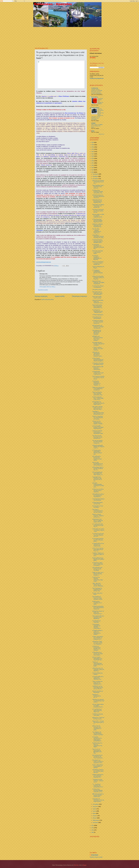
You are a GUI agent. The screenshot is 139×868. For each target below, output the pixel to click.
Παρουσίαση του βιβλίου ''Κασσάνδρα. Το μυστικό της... (98, 206)
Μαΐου (94, 813)
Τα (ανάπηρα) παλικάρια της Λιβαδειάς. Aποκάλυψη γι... (96, 626)
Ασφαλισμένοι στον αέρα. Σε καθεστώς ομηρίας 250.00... (97, 520)
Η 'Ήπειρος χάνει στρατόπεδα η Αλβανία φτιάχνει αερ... (97, 452)
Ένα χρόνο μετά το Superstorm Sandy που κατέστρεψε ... (97, 293)
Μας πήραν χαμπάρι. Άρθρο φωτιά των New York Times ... (97, 408)
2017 (92, 163)
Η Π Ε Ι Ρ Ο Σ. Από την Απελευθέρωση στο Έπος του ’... (97, 549)
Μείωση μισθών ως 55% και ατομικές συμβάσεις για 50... (98, 216)
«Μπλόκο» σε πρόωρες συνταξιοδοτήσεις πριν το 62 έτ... (98, 701)
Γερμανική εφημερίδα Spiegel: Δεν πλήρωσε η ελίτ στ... (98, 446)
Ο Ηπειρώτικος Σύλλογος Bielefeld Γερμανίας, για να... (97, 790)
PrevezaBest (94, 97)
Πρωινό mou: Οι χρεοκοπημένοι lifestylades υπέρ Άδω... (97, 751)
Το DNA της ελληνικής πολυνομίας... (97, 714)
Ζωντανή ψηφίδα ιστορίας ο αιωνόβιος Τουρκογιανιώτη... (97, 427)
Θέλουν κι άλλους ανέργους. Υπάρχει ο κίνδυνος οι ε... (98, 515)
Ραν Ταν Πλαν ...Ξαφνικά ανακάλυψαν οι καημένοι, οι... (96, 230)
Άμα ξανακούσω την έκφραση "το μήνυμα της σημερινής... (98, 327)
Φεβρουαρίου (96, 820)
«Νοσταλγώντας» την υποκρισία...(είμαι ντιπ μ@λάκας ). (98, 669)
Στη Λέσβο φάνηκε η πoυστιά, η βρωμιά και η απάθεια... (98, 344)
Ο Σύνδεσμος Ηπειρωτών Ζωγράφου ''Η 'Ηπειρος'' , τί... (96, 383)
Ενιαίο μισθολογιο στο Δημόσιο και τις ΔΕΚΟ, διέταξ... (98, 559)
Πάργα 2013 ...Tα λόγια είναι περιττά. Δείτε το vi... (98, 722)
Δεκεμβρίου (96, 174)
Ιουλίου (94, 808)
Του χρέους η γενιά (96, 289)
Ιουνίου (94, 811)
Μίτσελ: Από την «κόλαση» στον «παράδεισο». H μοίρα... (96, 727)
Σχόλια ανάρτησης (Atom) (47, 299)
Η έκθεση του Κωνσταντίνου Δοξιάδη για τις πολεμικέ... (96, 648)
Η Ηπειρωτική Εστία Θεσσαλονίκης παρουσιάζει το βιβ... (97, 432)
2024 (92, 147)
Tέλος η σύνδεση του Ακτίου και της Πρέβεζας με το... (97, 683)
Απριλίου (95, 815)
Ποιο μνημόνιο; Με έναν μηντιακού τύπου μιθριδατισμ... (98, 617)
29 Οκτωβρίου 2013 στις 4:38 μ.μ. (48, 286)
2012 (92, 825)
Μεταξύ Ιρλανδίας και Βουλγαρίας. (97, 692)
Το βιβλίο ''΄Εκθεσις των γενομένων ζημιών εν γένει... (98, 554)
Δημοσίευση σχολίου (43, 289)
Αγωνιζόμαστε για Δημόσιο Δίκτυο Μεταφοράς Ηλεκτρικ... (96, 332)
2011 (92, 827)
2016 (92, 165)
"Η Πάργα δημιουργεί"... (98, 314)
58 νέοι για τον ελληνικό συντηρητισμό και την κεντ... (98, 182)
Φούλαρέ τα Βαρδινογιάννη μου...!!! (96, 696)
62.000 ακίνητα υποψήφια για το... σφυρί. (97, 603)
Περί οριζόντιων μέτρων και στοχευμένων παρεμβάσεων (98, 495)
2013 (92, 172)
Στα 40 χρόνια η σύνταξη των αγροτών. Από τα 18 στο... (98, 377)
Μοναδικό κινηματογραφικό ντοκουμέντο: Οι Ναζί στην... (98, 484)
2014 (92, 169)
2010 (92, 830)
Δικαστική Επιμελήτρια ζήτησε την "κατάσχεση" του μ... (97, 301)
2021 (92, 153)
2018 (92, 160)
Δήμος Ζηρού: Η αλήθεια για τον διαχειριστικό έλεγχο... (97, 126)
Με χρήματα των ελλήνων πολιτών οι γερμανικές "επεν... (97, 761)
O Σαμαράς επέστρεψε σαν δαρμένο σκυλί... (98, 364)
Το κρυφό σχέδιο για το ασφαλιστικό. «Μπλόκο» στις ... (97, 678)
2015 (92, 167)
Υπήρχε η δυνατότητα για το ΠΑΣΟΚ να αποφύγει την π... (97, 638)
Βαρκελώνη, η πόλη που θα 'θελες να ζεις (98, 718)
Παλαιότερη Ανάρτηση (79, 296)
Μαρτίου (95, 818)
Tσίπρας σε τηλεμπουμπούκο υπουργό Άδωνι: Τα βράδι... (97, 663)
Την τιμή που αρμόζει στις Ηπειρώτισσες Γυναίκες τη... (97, 442)
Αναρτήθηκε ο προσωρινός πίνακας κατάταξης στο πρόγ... (98, 236)
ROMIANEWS (94, 855)
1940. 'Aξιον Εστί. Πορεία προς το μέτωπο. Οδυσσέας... (98, 584)
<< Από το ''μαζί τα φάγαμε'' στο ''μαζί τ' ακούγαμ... (97, 348)
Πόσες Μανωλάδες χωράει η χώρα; (97, 297)
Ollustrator (76, 865)
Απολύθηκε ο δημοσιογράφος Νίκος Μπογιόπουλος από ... (98, 413)
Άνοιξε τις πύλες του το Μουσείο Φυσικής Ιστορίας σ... (97, 574)
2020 (92, 156)
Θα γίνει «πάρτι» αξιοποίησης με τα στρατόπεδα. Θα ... (97, 658)
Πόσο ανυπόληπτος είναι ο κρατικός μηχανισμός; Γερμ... (97, 393)
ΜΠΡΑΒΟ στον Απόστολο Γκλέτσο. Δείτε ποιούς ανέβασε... (97, 338)
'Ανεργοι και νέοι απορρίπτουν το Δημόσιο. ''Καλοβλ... (97, 422)
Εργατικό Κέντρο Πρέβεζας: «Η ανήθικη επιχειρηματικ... (98, 282)
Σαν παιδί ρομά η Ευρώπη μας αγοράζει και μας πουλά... (97, 458)
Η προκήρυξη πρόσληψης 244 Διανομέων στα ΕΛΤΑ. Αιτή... (98, 246)
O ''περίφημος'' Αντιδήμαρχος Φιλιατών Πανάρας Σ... (97, 272)
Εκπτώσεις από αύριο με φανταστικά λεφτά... (97, 252)
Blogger (84, 865)
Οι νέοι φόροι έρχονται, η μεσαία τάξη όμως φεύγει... (98, 540)
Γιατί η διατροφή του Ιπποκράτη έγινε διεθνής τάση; (97, 589)
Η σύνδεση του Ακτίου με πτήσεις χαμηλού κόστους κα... (97, 322)
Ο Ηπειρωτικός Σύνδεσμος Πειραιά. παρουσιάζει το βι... (97, 191)
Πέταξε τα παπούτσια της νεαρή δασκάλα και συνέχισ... (97, 417)
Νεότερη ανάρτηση (41, 296)
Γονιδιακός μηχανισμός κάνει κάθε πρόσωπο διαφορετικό (98, 607)
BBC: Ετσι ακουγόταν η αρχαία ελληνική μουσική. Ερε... (98, 795)
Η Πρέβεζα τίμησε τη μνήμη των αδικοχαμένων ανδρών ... (97, 632)
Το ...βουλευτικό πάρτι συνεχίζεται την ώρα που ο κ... (97, 525)
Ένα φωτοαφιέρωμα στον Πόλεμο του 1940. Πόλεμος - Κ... (97, 473)
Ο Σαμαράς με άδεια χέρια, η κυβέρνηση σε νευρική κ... (97, 564)
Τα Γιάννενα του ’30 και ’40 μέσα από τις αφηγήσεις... (97, 490)
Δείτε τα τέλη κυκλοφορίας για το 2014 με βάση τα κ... (97, 464)
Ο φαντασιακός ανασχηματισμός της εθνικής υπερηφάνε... (98, 359)
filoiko (92, 131)
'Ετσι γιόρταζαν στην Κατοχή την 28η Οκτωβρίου (97, 569)
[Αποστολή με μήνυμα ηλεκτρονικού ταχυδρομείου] (62, 265)
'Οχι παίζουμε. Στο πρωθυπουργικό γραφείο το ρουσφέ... (98, 733)
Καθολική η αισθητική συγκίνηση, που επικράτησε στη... (97, 225)
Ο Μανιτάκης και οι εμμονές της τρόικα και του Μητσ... (97, 653)
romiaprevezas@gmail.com (97, 78)
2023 (92, 149)
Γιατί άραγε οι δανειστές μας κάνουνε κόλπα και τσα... (98, 211)
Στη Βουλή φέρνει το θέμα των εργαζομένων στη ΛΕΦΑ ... (97, 744)
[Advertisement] (70, 36)
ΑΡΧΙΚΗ (93, 123)
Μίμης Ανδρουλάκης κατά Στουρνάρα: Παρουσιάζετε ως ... (97, 306)
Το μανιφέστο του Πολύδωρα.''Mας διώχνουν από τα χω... (97, 478)
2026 (92, 142)
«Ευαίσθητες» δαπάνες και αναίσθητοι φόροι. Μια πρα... (98, 771)
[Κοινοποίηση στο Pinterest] (68, 265)
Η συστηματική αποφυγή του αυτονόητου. (98, 499)
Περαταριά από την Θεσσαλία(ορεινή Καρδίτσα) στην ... (97, 201)
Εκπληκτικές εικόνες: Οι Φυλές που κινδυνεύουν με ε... (98, 612)
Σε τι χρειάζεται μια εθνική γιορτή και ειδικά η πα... (97, 710)
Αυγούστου (95, 806)
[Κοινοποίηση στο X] (65, 265)
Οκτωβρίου (95, 178)
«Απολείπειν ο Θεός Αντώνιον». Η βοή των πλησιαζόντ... (97, 643)
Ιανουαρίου (95, 822)
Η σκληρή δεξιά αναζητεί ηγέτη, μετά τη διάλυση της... (97, 373)
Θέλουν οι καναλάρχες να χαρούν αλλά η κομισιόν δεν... (97, 263)
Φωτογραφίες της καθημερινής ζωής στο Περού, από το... (98, 403)
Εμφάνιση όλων (101, 134)
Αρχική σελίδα (60, 296)
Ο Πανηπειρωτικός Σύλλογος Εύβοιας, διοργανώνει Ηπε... (97, 220)
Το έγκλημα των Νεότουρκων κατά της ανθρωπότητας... (98, 800)
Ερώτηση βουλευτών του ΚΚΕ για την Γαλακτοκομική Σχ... (97, 756)
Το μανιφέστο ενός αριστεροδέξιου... (97, 317)
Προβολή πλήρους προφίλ (96, 857)
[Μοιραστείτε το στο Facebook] (67, 265)
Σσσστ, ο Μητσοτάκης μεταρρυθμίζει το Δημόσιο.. (97, 766)
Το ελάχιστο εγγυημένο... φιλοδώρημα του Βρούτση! (96, 257)
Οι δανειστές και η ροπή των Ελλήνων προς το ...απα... (98, 530)
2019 (92, 158)
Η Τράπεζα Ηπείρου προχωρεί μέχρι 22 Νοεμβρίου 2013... (97, 241)
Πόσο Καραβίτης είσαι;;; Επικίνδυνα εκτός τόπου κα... (98, 187)
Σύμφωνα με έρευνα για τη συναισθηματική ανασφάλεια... (98, 388)
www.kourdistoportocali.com (43, 262)
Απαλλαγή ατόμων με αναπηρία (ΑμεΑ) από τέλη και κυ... (98, 196)
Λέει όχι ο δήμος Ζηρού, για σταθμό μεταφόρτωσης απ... (98, 705)
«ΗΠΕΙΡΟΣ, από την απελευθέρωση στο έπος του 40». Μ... (97, 687)
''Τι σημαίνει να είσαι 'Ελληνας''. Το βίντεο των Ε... (97, 781)
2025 (92, 144)
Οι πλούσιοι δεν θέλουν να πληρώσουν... (98, 286)
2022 (92, 151)
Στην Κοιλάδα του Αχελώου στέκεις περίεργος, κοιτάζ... (97, 598)
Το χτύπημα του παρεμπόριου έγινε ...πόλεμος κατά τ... (97, 311)
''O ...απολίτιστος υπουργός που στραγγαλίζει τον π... (98, 785)
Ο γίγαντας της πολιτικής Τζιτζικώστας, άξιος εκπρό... (97, 579)
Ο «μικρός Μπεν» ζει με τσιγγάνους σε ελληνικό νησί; (98, 545)
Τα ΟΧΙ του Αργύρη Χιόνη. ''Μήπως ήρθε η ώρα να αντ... (97, 398)
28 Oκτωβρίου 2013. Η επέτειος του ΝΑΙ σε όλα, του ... (97, 468)
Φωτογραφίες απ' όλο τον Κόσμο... (97, 506)
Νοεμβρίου (95, 176)
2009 (92, 832)
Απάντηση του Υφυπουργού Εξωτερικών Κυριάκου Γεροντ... (97, 354)
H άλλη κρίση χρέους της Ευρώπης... (97, 503)
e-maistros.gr (94, 88)
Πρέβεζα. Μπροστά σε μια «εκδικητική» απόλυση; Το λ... (97, 776)
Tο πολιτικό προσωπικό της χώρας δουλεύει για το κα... (98, 535)
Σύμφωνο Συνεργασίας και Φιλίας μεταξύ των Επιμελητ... (98, 277)
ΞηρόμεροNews (95, 107)
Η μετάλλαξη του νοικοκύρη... (96, 621)
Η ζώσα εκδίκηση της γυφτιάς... (97, 673)
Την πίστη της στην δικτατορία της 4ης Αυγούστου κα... (97, 437)
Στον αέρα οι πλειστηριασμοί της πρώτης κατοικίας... (97, 511)
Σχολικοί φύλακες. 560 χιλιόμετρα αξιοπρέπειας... (97, 368)
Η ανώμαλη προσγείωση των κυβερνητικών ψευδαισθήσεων (97, 738)
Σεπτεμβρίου (96, 804)
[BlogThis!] (64, 265)
